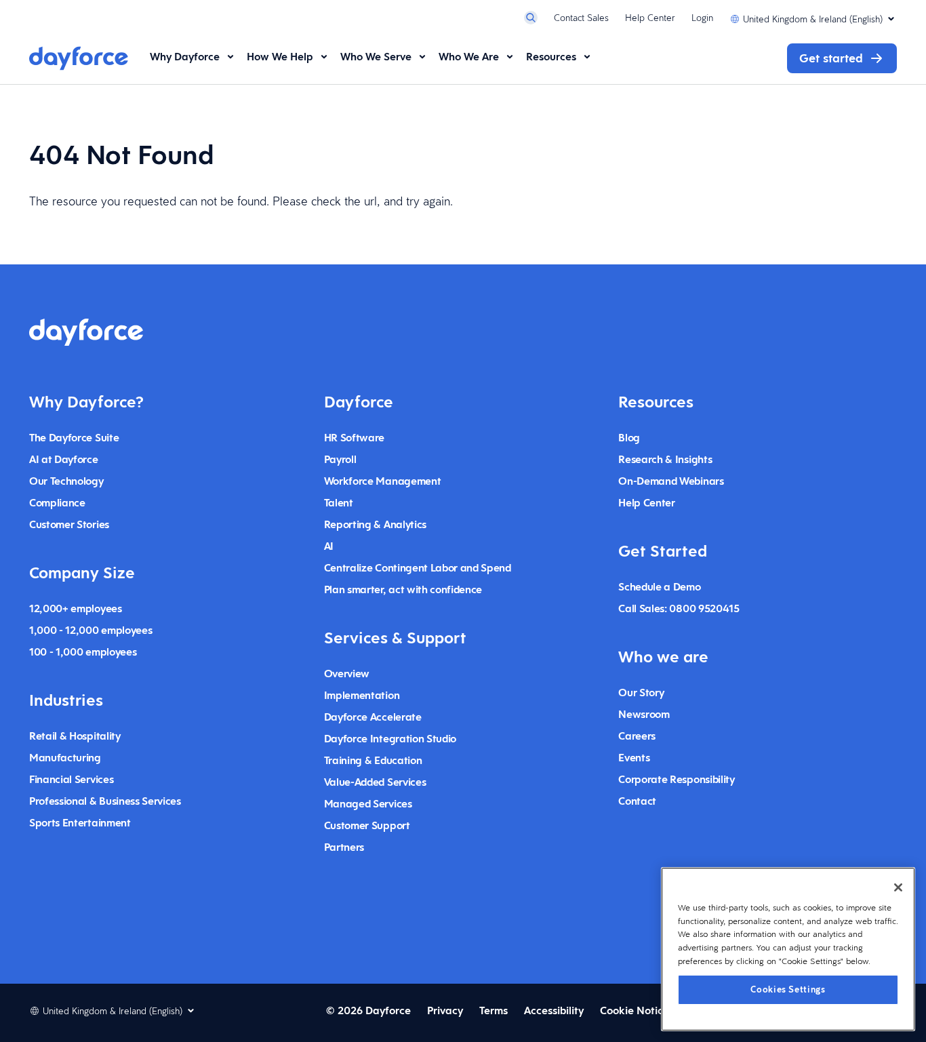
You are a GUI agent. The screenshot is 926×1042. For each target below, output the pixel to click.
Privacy (445, 1010)
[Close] (898, 887)
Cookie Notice (634, 1010)
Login (702, 18)
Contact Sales (581, 18)
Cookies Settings (788, 989)
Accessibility (554, 1010)
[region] (788, 949)
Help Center (650, 18)
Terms (493, 1010)
